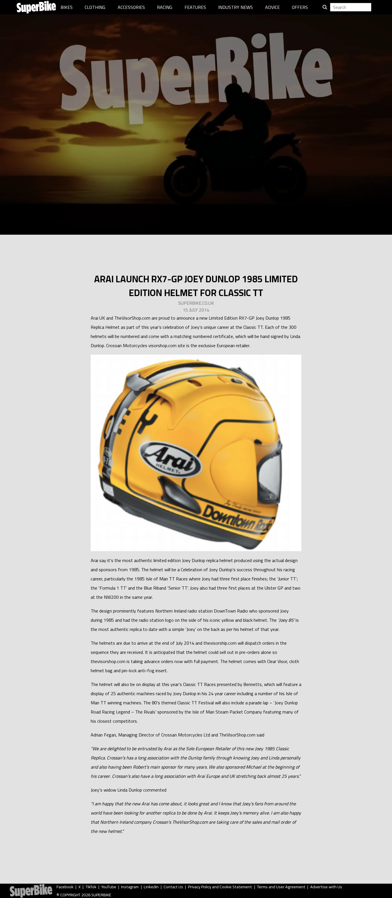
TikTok (91, 887)
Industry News (235, 7)
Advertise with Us (326, 887)
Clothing (95, 7)
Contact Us (173, 887)
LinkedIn (151, 887)
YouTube (108, 887)
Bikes (67, 7)
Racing (164, 7)
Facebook (65, 887)
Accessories (131, 7)
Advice (272, 7)
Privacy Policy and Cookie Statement (220, 887)
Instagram (130, 887)
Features (195, 7)
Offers (300, 7)
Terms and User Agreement (281, 887)
